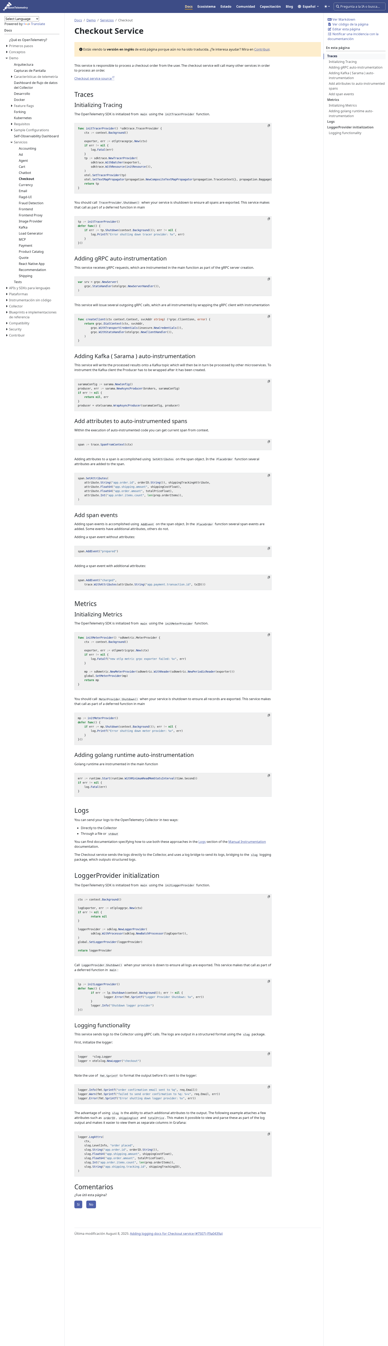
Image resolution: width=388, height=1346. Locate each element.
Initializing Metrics (343, 105)
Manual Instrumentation (247, 841)
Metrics (333, 99)
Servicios (107, 20)
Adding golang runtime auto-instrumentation (351, 113)
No (91, 1204)
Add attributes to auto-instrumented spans (357, 86)
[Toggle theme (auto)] (327, 6)
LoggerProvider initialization (350, 127)
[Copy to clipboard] (269, 125)
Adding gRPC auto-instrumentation (356, 67)
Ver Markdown (343, 19)
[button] (308, 6)
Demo (91, 20)
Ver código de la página (350, 24)
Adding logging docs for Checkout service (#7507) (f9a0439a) (176, 1233)
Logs (331, 121)
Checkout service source (93, 78)
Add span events (341, 94)
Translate (38, 24)
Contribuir (261, 49)
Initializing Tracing (343, 61)
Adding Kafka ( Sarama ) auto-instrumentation (351, 75)
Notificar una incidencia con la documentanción (353, 36)
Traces (332, 56)
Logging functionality (345, 133)
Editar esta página (346, 29)
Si (78, 1204)
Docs (78, 20)
